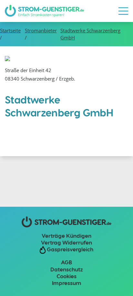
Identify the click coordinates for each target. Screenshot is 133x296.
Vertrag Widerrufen (66, 242)
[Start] (44, 11)
